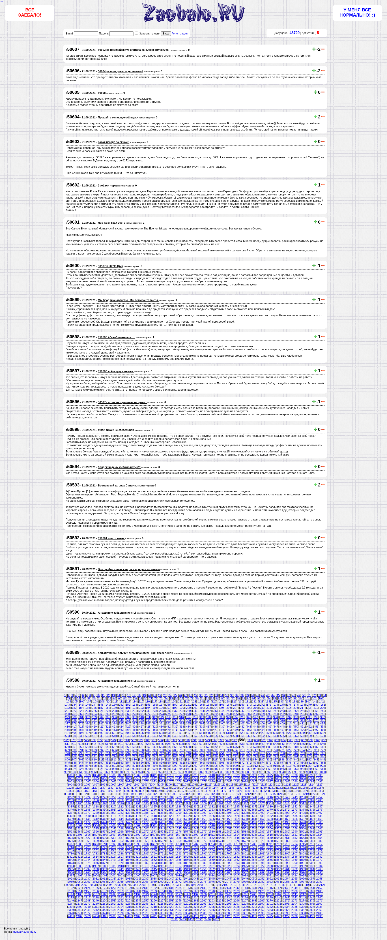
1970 (104, 872)
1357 (162, 809)
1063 (71, 781)
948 (235, 769)
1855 (178, 859)
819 (154, 759)
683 (289, 747)
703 (161, 750)
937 (161, 769)
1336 (245, 806)
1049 (212, 778)
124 (200, 701)
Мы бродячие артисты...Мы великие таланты (128, 300)
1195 (108, 794)
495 (74, 732)
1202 (165, 794)
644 (289, 743)
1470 (71, 822)
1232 (153, 797)
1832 (245, 856)
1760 (162, 850)
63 (109, 698)
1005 (104, 775)
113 (128, 701)
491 (309, 729)
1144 (215, 787)
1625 (71, 837)
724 (302, 750)
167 (228, 704)
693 (94, 750)
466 (141, 729)
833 (248, 759)
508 (161, 732)
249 (255, 711)
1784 (104, 853)
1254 (79, 800)
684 (296, 747)
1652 (294, 837)
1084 (245, 781)
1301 (212, 803)
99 (295, 698)
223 (81, 711)
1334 (228, 806)
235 (161, 711)
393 (175, 723)
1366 (236, 809)
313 (161, 717)
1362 (203, 809)
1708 (245, 844)
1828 (212, 856)
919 (302, 765)
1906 (87, 866)
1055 (261, 778)
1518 (212, 825)
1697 (154, 844)
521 (248, 732)
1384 (129, 812)
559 (242, 736)
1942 (129, 869)
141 (314, 701)
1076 (178, 781)
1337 (253, 806)
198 (175, 707)
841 (302, 759)
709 (202, 750)
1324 (145, 806)
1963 (303, 869)
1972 (120, 872)
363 (235, 720)
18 (139, 695)
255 (296, 711)
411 (296, 723)
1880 (129, 863)
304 (101, 717)
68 (135, 698)
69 (140, 698)
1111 (208, 784)
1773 (270, 850)
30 (200, 695)
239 (188, 711)
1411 (96, 816)
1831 (236, 856)
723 (295, 750)
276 (175, 714)
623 (148, 743)
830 (228, 759)
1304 (237, 803)
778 (141, 756)
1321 (120, 806)
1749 (71, 850)
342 (94, 720)
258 (316, 711)
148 (101, 704)
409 (282, 723)
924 (74, 769)
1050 (220, 778)
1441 (87, 819)
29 (195, 695)
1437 (311, 816)
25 (175, 695)
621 (134, 743)
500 (107, 732)
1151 (272, 787)
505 (141, 732)
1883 (153, 863)
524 (269, 732)
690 (74, 750)
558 (235, 736)
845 (67, 762)
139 (301, 701)
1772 (261, 850)
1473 (95, 822)
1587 (270, 831)
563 (269, 736)
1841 (319, 856)
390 (155, 723)
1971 (112, 872)
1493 (261, 822)
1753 (104, 850)
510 (175, 732)
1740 (253, 847)
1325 (153, 806)
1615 (245, 834)
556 (222, 736)
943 (202, 769)
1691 (104, 844)
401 (228, 723)
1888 (195, 863)
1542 (153, 828)
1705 (220, 844)
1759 (153, 850)
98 (289, 698)
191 (128, 707)
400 (222, 723)
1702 (195, 844)
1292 (137, 803)
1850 (137, 859)
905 (208, 765)
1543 (162, 828)
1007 (121, 775)
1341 (286, 806)
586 (160, 740)
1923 (228, 866)
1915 (162, 866)
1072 (145, 781)
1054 (253, 778)
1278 (278, 800)
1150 (264, 787)
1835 (270, 856)
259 (322, 711)
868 (222, 762)
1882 (145, 863)
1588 (278, 831)
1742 (270, 847)
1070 (129, 781)
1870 (303, 859)
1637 (170, 837)
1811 (71, 856)
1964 (311, 869)
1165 (127, 790)
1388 (162, 812)
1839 (303, 856)
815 (127, 759)
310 (141, 717)
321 (215, 717)
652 (81, 747)
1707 (237, 844)
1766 (212, 850)
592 (200, 740)
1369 (261, 809)
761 (289, 753)
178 (302, 704)
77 (181, 698)
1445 (120, 819)
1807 (294, 853)
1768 (228, 850)
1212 (248, 794)
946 (222, 769)
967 (100, 772)
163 (202, 704)
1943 (137, 869)
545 (148, 736)
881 (309, 762)
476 (208, 729)
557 (228, 736)
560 (249, 736)
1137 (159, 787)
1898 (278, 863)
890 (107, 765)
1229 (129, 797)
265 (101, 714)
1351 (112, 809)
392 (168, 723)
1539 (129, 828)
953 (269, 769)
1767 (220, 850)
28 (190, 695)
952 (262, 769)
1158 (70, 790)
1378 (79, 812)
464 (128, 729)
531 (316, 732)
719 (269, 750)
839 (289, 759)
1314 (319, 803)
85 (222, 698)
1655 (319, 837)
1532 (71, 828)
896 (148, 765)
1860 (220, 859)
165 (215, 704)
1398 (245, 812)
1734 (203, 847)
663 (155, 747)
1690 (96, 844)
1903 (319, 863)
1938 (95, 869)
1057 (278, 778)
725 (309, 750)
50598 (102, 92)
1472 (87, 822)
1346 (71, 809)
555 (215, 736)
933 (134, 769)
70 (145, 698)
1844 (87, 859)
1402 (278, 812)
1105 (161, 784)
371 (289, 720)
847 (81, 762)
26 (180, 695)
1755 (120, 850)
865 (202, 762)
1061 (311, 778)
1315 (71, 806)
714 (235, 750)
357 (195, 720)
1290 (121, 803)
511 (181, 732)
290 (269, 714)
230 (128, 711)
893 (128, 765)
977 (167, 772)
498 (94, 732)
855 (134, 762)
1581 (220, 831)
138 (294, 701)
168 (235, 704)
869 (228, 762)
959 (309, 769)
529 (302, 732)
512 (188, 732)
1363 (212, 809)
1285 (79, 803)
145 (81, 704)
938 (168, 769)
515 (208, 732)
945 (215, 769)
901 (181, 765)
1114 (232, 784)
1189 (320, 790)
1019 (220, 775)
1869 (294, 859)
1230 (137, 797)
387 (134, 723)
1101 (128, 784)
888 (94, 765)
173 (269, 704)
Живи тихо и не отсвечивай (116, 430)
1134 (135, 787)
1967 (79, 872)
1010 (145, 775)
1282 (311, 800)
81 (202, 698)
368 (269, 720)
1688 (79, 844)
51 (309, 695)
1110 (201, 784)
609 (317, 740)
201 (195, 707)
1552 (236, 828)
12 (108, 695)
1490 (236, 822)
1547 (195, 828)
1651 (286, 837)
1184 (280, 790)
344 (107, 720)
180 (316, 704)
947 (228, 769)
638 (248, 743)
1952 (212, 869)
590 (187, 740)
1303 (228, 803)
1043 (162, 778)
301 (81, 717)
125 (207, 701)
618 (114, 743)
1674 (220, 841)
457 (81, 729)
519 (235, 732)
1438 (319, 816)
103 (321, 698)
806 (67, 759)
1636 (162, 837)
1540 (137, 828)
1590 (294, 831)
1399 (253, 812)
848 (87, 762)
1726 (137, 847)
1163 (111, 790)
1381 (104, 812)
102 (314, 698)
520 (242, 732)
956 (289, 769)
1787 (129, 853)
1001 (71, 775)
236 (168, 711)
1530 (311, 825)
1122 (295, 784)
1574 (162, 831)
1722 (104, 847)
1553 (245, 828)
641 (269, 743)
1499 (311, 822)
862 (181, 762)
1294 (154, 803)
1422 (187, 816)
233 (148, 711)
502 (121, 732)
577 (100, 740)
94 (269, 698)
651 (74, 747)
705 (175, 750)
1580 (212, 831)
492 (316, 729)
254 (289, 711)
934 (141, 769)
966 (93, 772)
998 (308, 772)
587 (167, 740)
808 (81, 759)
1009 (137, 775)
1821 (153, 856)
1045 (178, 778)
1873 (71, 863)
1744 (286, 847)
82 (207, 698)
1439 (71, 819)
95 (274, 698)
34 (221, 695)
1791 (162, 853)
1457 (220, 819)
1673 (212, 841)
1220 (314, 794)
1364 (220, 809)
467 (148, 729)
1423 (195, 816)
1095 (79, 784)
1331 (203, 806)
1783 (95, 853)
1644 (228, 837)
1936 (79, 869)
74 (166, 698)
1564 (79, 831)
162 (195, 704)
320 (208, 717)
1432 (270, 816)
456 (74, 729)
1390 (178, 812)
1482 (170, 822)
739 (141, 753)
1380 (95, 812)
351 (155, 720)
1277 (270, 800)
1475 (112, 822)
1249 (294, 797)
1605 (162, 834)
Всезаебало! (29, 12)
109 (102, 701)
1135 (143, 787)
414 (316, 723)
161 (188, 704)
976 (160, 772)
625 (161, 743)
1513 (170, 825)
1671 (195, 841)
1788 (137, 853)
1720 (87, 847)
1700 (179, 844)
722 (289, 750)
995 (288, 772)
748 (202, 753)
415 (322, 723)
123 (193, 701)
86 (228, 698)
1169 (159, 790)
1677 (245, 841)
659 (128, 747)
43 (267, 695)
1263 (153, 800)
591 (194, 740)
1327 (170, 806)
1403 (286, 812)
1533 (79, 828)
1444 (112, 819)
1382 (112, 812)
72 (155, 698)
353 (168, 720)
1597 (96, 834)
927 (94, 769)
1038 (120, 778)
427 (141, 726)
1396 (228, 812)
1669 (178, 841)
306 (114, 717)
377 (67, 723)
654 (94, 747)
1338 (261, 806)
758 (269, 753)
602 (270, 740)
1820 (145, 856)
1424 (203, 816)
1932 (303, 866)
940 (181, 769)
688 (322, 747)
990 (254, 772)
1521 (236, 825)
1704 (212, 844)
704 (168, 750)
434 (188, 726)
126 (214, 701)
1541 (145, 828)
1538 (120, 828)
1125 (319, 784)
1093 (319, 781)
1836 (278, 856)
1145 (223, 787)
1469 (319, 819)
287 (249, 714)
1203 (173, 794)
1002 (79, 775)
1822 (162, 856)
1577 (187, 831)
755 (249, 753)
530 (309, 732)
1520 (228, 825)
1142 (199, 787)
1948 (178, 869)
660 (134, 747)
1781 (79, 853)
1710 (261, 844)
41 (257, 695)
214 (282, 707)
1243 (245, 797)
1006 (112, 775)
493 (322, 729)
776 (128, 756)
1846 (104, 859)
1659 (95, 841)
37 (237, 695)
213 (275, 707)
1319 (104, 806)
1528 (294, 825)
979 (180, 772)
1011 (154, 775)
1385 (137, 812)
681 (275, 747)
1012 (162, 775)
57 (78, 698)
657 (114, 747)
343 (101, 720)
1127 (78, 787)
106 (82, 701)
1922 (220, 866)
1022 (245, 775)
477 (215, 729)
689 (67, 750)
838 (282, 759)
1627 (87, 837)
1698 (162, 844)
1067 (104, 781)
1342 (294, 806)
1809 (311, 853)
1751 (87, 850)
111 (115, 701)
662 (148, 747)
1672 (203, 841)
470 (168, 729)
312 (154, 717)
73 (161, 698)
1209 (223, 794)
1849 (129, 859)
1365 (228, 809)
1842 (71, 859)
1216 (281, 794)
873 (255, 762)
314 (168, 717)
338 (67, 720)
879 (296, 762)
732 (94, 753)
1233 (162, 797)
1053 (245, 778)
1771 (253, 850)
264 (94, 714)
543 (134, 736)
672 (215, 747)
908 (228, 765)
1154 (296, 787)
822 (174, 759)
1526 (278, 825)
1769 (236, 850)
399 (215, 723)
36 (231, 695)
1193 (92, 794)
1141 (191, 787)
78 (186, 698)
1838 (294, 856)
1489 (228, 822)
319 (201, 717)
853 (121, 762)
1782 (87, 853)
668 (188, 747)
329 (269, 717)
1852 (153, 859)
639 (255, 743)
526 (282, 732)
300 (74, 717)
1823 (170, 856)
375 (316, 720)
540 (114, 736)
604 (283, 740)
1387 (153, 812)
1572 (145, 831)
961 (322, 769)
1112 (216, 784)
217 (302, 707)
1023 (253, 775)
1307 (261, 803)
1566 (95, 831)
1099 (112, 784)
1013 (170, 775)
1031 (319, 775)
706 (181, 750)
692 (87, 750)
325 (242, 717)
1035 (95, 778)
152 (128, 704)
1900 (294, 863)
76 (176, 698)
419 (87, 726)
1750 (79, 850)
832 (242, 759)
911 (249, 765)
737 (128, 753)
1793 (178, 853)
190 (121, 707)
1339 (270, 806)
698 (128, 750)
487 (282, 729)
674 (228, 747)
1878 (112, 863)
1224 (87, 797)
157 (161, 704)
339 (74, 720)
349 (141, 720)
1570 (129, 831)
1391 (187, 812)
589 (180, 740)
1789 (145, 853)
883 (322, 762)
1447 (137, 819)
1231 (145, 797)
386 (128, 723)
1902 (311, 863)
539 (107, 736)
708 (195, 750)
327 (255, 717)
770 (87, 756)
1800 (236, 853)
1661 (112, 841)
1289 (112, 803)
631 (201, 743)
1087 (270, 781)
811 (101, 759)
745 (181, 753)
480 (235, 729)
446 (269, 726)
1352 (120, 809)
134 (267, 701)
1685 (311, 841)
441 (235, 726)
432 (175, 726)
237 (175, 711)
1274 (245, 800)
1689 (87, 844)
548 (168, 736)
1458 (228, 819)
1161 (94, 790)
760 (282, 753)
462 (114, 729)
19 (144, 695)
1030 (311, 775)
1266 (178, 800)
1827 (203, 856)
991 (261, 772)
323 (228, 717)
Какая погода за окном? (113, 142)
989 (248, 772)
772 (101, 756)
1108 (185, 784)
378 (74, 723)
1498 (303, 822)
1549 (212, 828)
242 (208, 711)
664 (161, 747)
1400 (261, 812)
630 (195, 743)
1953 (220, 869)
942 (195, 769)
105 (75, 701)
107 (88, 701)
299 (67, 717)
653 (87, 747)
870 (235, 762)
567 (296, 736)
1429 (245, 816)
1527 (286, 825)
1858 (203, 859)
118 (160, 701)
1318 (95, 806)
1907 (96, 866)
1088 (278, 781)
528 (295, 732)
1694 (129, 844)
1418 (153, 816)
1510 (145, 825)
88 (238, 698)
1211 (239, 794)
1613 (228, 834)
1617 (261, 834)
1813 (87, 856)
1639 (187, 837)
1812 (79, 856)
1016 (195, 775)
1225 (95, 797)
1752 (95, 850)
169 (242, 704)
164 (208, 704)
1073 (153, 781)
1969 (95, 872)
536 (87, 736)
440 (228, 726)
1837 (286, 856)
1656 (71, 841)
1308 (270, 803)
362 (228, 720)
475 (202, 729)
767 (67, 756)
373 (302, 720)
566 (289, 736)
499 (101, 732)
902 (188, 765)
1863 (245, 859)
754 (242, 753)
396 (195, 723)
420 (94, 726)
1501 (71, 825)
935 (148, 769)
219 (316, 707)
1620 (286, 834)
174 (275, 704)
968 (107, 772)
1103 (145, 784)
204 (215, 707)
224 (87, 711)
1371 (278, 809)
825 (195, 759)
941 (188, 769)
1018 (212, 775)
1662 (120, 841)
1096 (87, 784)
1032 (71, 778)
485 (269, 729)
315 (174, 717)
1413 (112, 816)
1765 (203, 850)
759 (275, 753)
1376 (319, 809)
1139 (175, 787)
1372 (286, 809)
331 (282, 717)
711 (215, 750)
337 (322, 717)
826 (201, 759)
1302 (220, 803)
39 (247, 695)
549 (175, 736)
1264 (162, 800)
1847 (112, 859)
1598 (104, 834)
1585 (253, 831)
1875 (87, 863)
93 (264, 698)
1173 (191, 790)
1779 (319, 850)
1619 (278, 834)
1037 (112, 778)
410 (289, 723)
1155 (304, 787)
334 (302, 717)
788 (208, 756)
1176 (215, 790)
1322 (129, 806)
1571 (137, 831)
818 (148, 759)
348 (134, 720)
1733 (195, 847)
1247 (278, 797)
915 (275, 765)
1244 (253, 797)
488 (289, 729)
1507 (121, 825)
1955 (236, 869)
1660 (104, 841)
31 (206, 695)
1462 (261, 819)
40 (252, 695)
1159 (78, 790)
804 (316, 756)
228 (114, 711)
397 (202, 723)
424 (121, 726)
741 (155, 753)
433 (181, 726)
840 (295, 759)
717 (255, 750)
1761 (170, 850)
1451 (170, 819)
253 (282, 711)
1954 (228, 869)
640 (262, 743)
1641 (203, 837)
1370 (270, 809)
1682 (286, 841)
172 (262, 704)
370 (282, 720)
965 (86, 772)
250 (262, 711)
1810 (319, 853)
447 (275, 726)
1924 (236, 866)
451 (302, 726)
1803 (261, 853)
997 (301, 772)
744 (175, 753)
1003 (87, 775)
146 (87, 704)
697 (121, 750)
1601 (129, 834)
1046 (187, 778)
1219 (306, 794)
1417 (145, 816)
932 (128, 769)
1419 (162, 816)
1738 (236, 847)
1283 (319, 800)
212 (269, 707)
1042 (153, 778)
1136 (151, 787)
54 (324, 695)
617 (107, 743)
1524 (261, 825)
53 (319, 695)
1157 (320, 787)
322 (221, 717)
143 (67, 704)
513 (195, 732)
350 (148, 720)
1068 (112, 781)
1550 (220, 828)
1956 (245, 869)
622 (141, 743)
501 (114, 732)
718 (262, 750)
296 (309, 714)
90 (248, 698)
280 (202, 714)
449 (289, 726)
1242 (236, 797)
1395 (220, 812)
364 (242, 720)
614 (87, 743)
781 (161, 756)
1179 (239, 790)
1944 (145, 869)
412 (302, 723)
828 (215, 759)
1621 (294, 834)
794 (249, 756)
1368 (253, 809)
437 (208, 726)
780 (155, 756)
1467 (303, 819)
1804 (270, 853)
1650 (278, 837)
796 (262, 756)
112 (121, 701)
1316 (79, 806)
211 (262, 707)
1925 (245, 866)
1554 (253, 828)
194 (148, 707)
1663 (129, 841)
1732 (187, 847)
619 (121, 743)
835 (262, 759)
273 (155, 714)
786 (195, 756)
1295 (162, 803)
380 (87, 723)
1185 (288, 790)
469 (161, 729)
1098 (104, 784)
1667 (162, 841)
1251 (311, 797)
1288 (104, 803)
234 (155, 711)
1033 (79, 778)
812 (107, 759)
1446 (129, 819)
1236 (187, 797)
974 (147, 772)
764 (309, 753)
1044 (170, 778)
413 (309, 723)
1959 (270, 869)
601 (263, 740)
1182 (264, 790)
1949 (187, 869)
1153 (288, 787)
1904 (71, 866)
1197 (124, 794)
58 (83, 698)
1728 (153, 847)
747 (195, 753)
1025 (270, 775)
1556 (270, 828)
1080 (212, 781)
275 (168, 714)
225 (94, 711)
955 (282, 769)
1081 (220, 781)
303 (94, 717)
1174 (199, 790)
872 (249, 762)
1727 (145, 847)
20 (149, 695)
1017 (203, 775)
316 (181, 717)
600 (256, 740)
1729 (162, 847)
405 (255, 723)
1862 (236, 859)
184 (81, 707)
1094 (71, 784)
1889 (203, 863)
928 (101, 769)
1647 (253, 837)
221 (67, 711)
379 (81, 723)
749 (208, 753)
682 (282, 747)
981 (194, 772)
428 (148, 726)
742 (161, 753)
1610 (203, 834)
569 (309, 736)
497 (87, 732)
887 (87, 765)
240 (195, 711)
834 (255, 759)
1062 (319, 778)
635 (228, 743)
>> (1, 1)
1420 (170, 816)
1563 (71, 831)
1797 (212, 853)
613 (80, 743)
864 (195, 762)
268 (121, 714)
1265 (170, 800)
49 (298, 695)
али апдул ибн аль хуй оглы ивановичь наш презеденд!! (135, 653)
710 (208, 750)
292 (282, 714)
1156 (312, 787)
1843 (79, 859)
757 (262, 753)
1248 (286, 797)
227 (107, 711)
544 (141, 736)
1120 (279, 784)
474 (195, 729)
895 (141, 765)
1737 (228, 847)
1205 (190, 794)
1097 (95, 784)
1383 (120, 812)
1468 (311, 819)
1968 (87, 872)
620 (127, 743)
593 (207, 740)
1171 (175, 790)
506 (148, 732)
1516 (195, 825)
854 (128, 762)
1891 (220, 863)
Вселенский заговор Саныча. (117, 485)
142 (321, 701)
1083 (236, 781)
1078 (195, 781)
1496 (286, 822)
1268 (195, 800)
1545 (178, 828)
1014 (178, 775)
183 (74, 707)
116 (147, 701)
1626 (79, 837)
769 (81, 756)
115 (141, 701)
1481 (162, 822)
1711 (270, 844)
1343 (303, 806)
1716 (311, 844)
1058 (286, 778)
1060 (303, 778)
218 (309, 707)
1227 (112, 797)
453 (316, 726)
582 (133, 740)
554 (208, 736)
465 (134, 729)
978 (174, 772)
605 (290, 740)
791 (228, 756)
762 (296, 753)
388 (141, 723)
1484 (187, 822)
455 (67, 729)
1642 (212, 837)
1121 (287, 784)
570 (316, 736)
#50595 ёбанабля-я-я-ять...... (116, 337)
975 (154, 772)
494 (67, 732)
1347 (79, 809)
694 (101, 750)
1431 (261, 816)
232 (141, 711)
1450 (162, 819)
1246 (270, 797)
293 (289, 714)
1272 (228, 800)
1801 (245, 853)
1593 (319, 831)
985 (221, 772)
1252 (319, 797)
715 (242, 750)
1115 (240, 784)
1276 (261, 800)
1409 (79, 816)
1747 (311, 847)
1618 (270, 834)
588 (174, 740)
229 (121, 711)
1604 (154, 834)
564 (275, 736)
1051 (228, 778)
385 (121, 723)
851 (107, 762)
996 (295, 772)
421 (101, 726)
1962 (294, 869)
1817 (120, 856)
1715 (303, 844)
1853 (162, 859)
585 (153, 740)
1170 (167, 790)
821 (168, 759)
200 (188, 707)
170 (249, 704)
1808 (303, 853)
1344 (311, 806)
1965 (319, 869)
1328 (178, 806)
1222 (71, 797)
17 (133, 695)
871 (242, 762)
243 (215, 711)
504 (134, 732)
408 (275, 723)
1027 (286, 775)
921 (316, 765)
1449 (153, 819)
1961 (286, 869)
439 (222, 726)
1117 (255, 784)
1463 (270, 819)
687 (316, 747)
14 (118, 695)
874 (262, 762)
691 (81, 750)
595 (221, 740)
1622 (303, 834)
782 (168, 756)
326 (248, 717)
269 (128, 714)
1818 (129, 856)
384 (114, 723)
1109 (193, 784)
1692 (112, 844)
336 (316, 717)
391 (161, 723)
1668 (170, 841)
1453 (187, 819)
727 (322, 750)
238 (181, 711)
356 (188, 720)
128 (227, 701)
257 (309, 711)
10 (98, 695)
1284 (71, 803)
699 (134, 750)
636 (235, 743)
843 (316, 759)
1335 (236, 806)
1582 (228, 831)
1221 (322, 794)
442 (242, 726)
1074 (162, 781)
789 (215, 756)
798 (275, 756)
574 (79, 740)
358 (202, 720)
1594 (71, 834)
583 (140, 740)
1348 (87, 809)
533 (67, 736)
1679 (261, 841)
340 (81, 720)
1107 (177, 784)
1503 (87, 825)
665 (168, 747)
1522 (245, 825)
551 (188, 736)
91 (253, 698)
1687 (71, 844)
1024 (261, 775)
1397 (236, 812)
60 (94, 698)
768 (74, 756)
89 (243, 698)
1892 (228, 863)
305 (107, 717)
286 (242, 714)
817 (141, 759)
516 (215, 732)
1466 (294, 819)
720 (275, 750)
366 (255, 720)
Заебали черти (108, 185)
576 (93, 740)
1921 (212, 866)
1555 (261, 828)
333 (295, 717)
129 (234, 701)
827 (208, 759)
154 (141, 704)
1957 (253, 869)
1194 (100, 794)
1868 (286, 859)
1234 (170, 797)
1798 (220, 853)
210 (255, 707)
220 (322, 707)
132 (254, 701)
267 (114, 714)
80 (197, 698)
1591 (303, 831)
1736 (220, 847)
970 (120, 772)
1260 (129, 800)
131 (247, 701)
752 (228, 753)
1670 (187, 841)
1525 (270, 825)
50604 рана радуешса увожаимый (120, 71)
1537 (112, 828)
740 (148, 753)
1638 (178, 837)
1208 (215, 794)
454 (322, 726)
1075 (170, 781)
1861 (228, 859)
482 (249, 729)
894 (134, 765)
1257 (104, 800)
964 (80, 772)
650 (67, 747)
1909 (112, 866)
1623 (311, 834)
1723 (112, 847)
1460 (245, 819)
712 (221, 750)
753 (235, 753)
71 (150, 698)
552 (195, 736)
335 (309, 717)
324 (235, 717)
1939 (104, 869)
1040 (137, 778)
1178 (231, 790)
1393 (203, 812)
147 (94, 704)
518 (228, 732)
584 (147, 740)
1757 (137, 850)
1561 (311, 828)
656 (107, 747)
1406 (311, 812)
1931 (294, 866)
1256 (95, 800)
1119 (271, 784)
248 (249, 711)
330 (275, 717)
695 (107, 750)
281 (208, 714)
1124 (311, 784)
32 (211, 695)
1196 (116, 794)
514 (201, 732)
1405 (303, 812)
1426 (220, 816)
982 (201, 772)
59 (88, 698)
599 (249, 740)
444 (255, 726)
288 (255, 714)
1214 (264, 794)
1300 (203, 803)
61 (99, 698)
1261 (137, 800)
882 (316, 762)
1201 (157, 794)
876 (275, 762)
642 (275, 743)
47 (288, 695)
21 (154, 695)
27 (185, 695)
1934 (319, 866)
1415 (129, 816)
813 (114, 759)
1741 (261, 847)
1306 (253, 803)
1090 (294, 781)
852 (114, 762)
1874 (79, 863)
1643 (220, 837)
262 (81, 714)
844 (322, 759)
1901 (303, 863)
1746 (303, 847)
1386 (145, 812)
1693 (121, 844)
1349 (95, 809)
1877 (104, 863)
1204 (181, 794)
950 (249, 769)
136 (281, 701)
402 (235, 723)
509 (168, 732)
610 (323, 740)
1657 (79, 841)
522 (255, 732)
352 (161, 720)
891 (114, 765)
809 (87, 759)
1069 (120, 781)
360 (215, 720)
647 (309, 743)
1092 (311, 781)
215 (289, 707)
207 (235, 707)
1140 (183, 787)
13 (113, 695)
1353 (129, 809)
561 (255, 736)
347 (128, 720)
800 (289, 756)
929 (107, 769)
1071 (137, 781)
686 (309, 747)
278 (188, 714)
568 (302, 736)
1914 (153, 866)
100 (301, 698)
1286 (87, 803)
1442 (95, 819)
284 (228, 714)
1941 (120, 869)
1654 (311, 837)
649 (322, 743)
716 (248, 750)
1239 (212, 797)
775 (121, 756)
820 (161, 759)
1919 (195, 866)
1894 (245, 863)
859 (161, 762)
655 (101, 747)
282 (215, 714)
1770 (245, 850)
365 (249, 720)
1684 (303, 841)
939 (175, 769)
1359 (178, 809)
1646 (245, 837)
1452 (178, 819)
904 (202, 765)
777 (134, 756)
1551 (228, 828)
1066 (95, 781)
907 (222, 765)
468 (155, 729)
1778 (311, 850)
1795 (195, 853)
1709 (253, 844)
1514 (178, 825)
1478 (137, 822)
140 (308, 701)
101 (307, 698)
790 (222, 756)
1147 (239, 787)
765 (316, 753)
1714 (294, 844)
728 (67, 753)
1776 (294, 850)
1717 (319, 844)
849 (94, 762)
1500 (319, 822)
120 (173, 701)
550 (181, 736)
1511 (154, 825)
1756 (129, 850)
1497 (294, 822)
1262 (145, 800)
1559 (294, 828)
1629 (104, 837)
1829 (220, 856)
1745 (294, 847)
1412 (104, 816)
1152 (280, 787)
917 (289, 765)
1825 (187, 856)
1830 (228, 856)
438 (215, 726)
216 (295, 707)
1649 (270, 837)
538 (101, 736)
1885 (170, 863)
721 (282, 750)
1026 (278, 775)
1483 (178, 822)
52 (314, 695)
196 (161, 707)
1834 (261, 856)
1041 (145, 778)
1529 (303, 825)
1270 (212, 800)
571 (322, 736)
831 (235, 759)
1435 (294, 816)
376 (322, 720)
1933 (311, 866)
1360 (187, 809)
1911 (129, 866)
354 (175, 720)
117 (154, 701)
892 (121, 765)
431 (168, 726)
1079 (203, 781)
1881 (137, 863)
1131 (111, 787)
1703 (203, 844)
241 (202, 711)
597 (234, 740)
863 (188, 762)
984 (214, 772)
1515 (187, 825)
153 (134, 704)
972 (133, 772)
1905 (79, 866)
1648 (261, 837)
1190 (68, 794)
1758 (145, 850)
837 (275, 759)
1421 (178, 816)
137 (288, 701)
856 (141, 762)
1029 (303, 775)
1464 (278, 819)
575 (86, 740)
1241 (228, 797)
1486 (203, 822)
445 (262, 726)
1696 (145, 844)
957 (296, 769)
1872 (319, 859)
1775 (286, 850)
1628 (95, 837)
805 (322, 756)
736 (121, 753)
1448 (145, 819)
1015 (187, 775)
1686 (319, 841)
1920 (203, 866)
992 (268, 772)
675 (235, 747)
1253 (71, 800)
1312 (303, 803)
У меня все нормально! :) (357, 12)
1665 (145, 841)
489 (296, 729)
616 (101, 743)
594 (214, 740)
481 (242, 729)
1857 (195, 859)
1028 (294, 775)
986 (228, 772)
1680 (270, 841)
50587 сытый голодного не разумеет (122, 402)
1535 (95, 828)
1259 (120, 800)
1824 (178, 856)
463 (121, 729)
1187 (304, 790)
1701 (187, 844)
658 (121, 747)
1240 (220, 797)
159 (175, 704)
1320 (112, 806)
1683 (294, 841)
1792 (170, 853)
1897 (270, 863)
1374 (303, 809)
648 (316, 743)
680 (269, 747)
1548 (203, 828)
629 (188, 743)
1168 (151, 790)
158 (168, 704)
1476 (120, 822)
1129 (94, 787)
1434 (286, 816)
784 (181, 756)
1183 (272, 790)
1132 (119, 787)
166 (222, 704)
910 (242, 765)
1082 (228, 781)
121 (180, 701)
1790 (153, 853)
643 (282, 743)
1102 (136, 784)
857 (148, 762)
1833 (253, 856)
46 (283, 695)
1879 (120, 863)
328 (262, 717)
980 (187, 772)
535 (81, 736)
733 (101, 753)
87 (233, 698)
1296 (170, 803)
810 (94, 759)
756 (255, 753)
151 (121, 704)
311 (148, 717)
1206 (198, 794)
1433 (278, 816)
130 (241, 701)
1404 (294, 812)
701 (148, 750)
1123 (303, 784)
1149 (256, 787)
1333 (220, 806)
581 (127, 740)
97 (284, 698)
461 (107, 729)
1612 (220, 834)
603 (276, 740)
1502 (79, 825)
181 (322, 704)
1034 (87, 778)
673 (222, 747)
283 (222, 714)
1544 (170, 828)
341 (87, 720)
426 (134, 726)
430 (161, 726)
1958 (261, 869)
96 (279, 698)
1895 (253, 863)
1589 (286, 831)
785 (188, 756)
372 (296, 720)
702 (155, 750)
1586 (261, 831)
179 (309, 704)
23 (164, 695)
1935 (71, 869)
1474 (104, 822)
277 (181, 714)
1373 (294, 809)
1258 (112, 800)
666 (175, 747)
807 (74, 759)
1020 (228, 775)
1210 (231, 794)
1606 (170, 834)
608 (310, 740)
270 (134, 714)
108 (95, 701)
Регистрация (180, 33)
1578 (195, 831)
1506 (112, 825)
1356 (153, 809)
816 (134, 759)
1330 (195, 806)
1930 (286, 866)
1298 (187, 803)
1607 (179, 834)
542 (128, 736)
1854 (170, 859)
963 (73, 772)
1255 (87, 800)
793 (242, 756)
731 (87, 753)
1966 (71, 872)
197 (168, 707)
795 (255, 756)
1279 (286, 800)
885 (74, 765)
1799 (228, 853)
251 (269, 711)
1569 (120, 831)
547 (161, 736)
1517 (203, 825)
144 (74, 704)
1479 (145, 822)
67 (130, 698)
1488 (220, 822)
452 (309, 726)
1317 (87, 806)
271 (141, 714)
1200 (148, 794)
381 (94, 723)
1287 (96, 803)
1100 (120, 784)
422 (107, 726)
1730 (170, 847)
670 (202, 747)
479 (228, 729)
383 (107, 723)
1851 (145, 859)
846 (74, 762)
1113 (224, 784)
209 (249, 707)
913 (262, 765)
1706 (228, 844)
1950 (195, 869)
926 (87, 769)
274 (161, 714)
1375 (311, 809)
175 (282, 704)
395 (188, 723)
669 (195, 747)
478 (222, 729)
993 (275, 772)
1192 (84, 794)
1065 (87, 781)
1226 (104, 797)
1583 (236, 831)
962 (66, 772)
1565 (87, 831)
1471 (79, 822)
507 (155, 732)
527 (289, 732)
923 (67, 769)
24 (170, 695)
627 (174, 743)
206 (228, 707)
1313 (311, 803)
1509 (137, 825)
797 (269, 756)
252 (275, 711)
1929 (278, 866)
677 (249, 747)
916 (282, 765)
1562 (319, 828)
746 (188, 753)
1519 (220, 825)
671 (208, 747)
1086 (261, 781)
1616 (253, 834)
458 (87, 729)
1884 (162, 863)
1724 (120, 847)
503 (128, 732)
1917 (178, 866)
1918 (187, 866)
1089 (286, 781)
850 (101, 762)
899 (168, 765)
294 (296, 714)
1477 (129, 822)
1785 (112, 853)
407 (269, 723)
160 (181, 704)
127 (220, 701)
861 (175, 762)
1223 (79, 797)
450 (296, 726)
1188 (312, 790)
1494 (270, 822)
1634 (145, 837)
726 (316, 750)
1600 (121, 834)
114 (134, 701)
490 (302, 729)
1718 (71, 847)
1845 (95, 859)
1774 (278, 850)
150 (114, 704)
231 (134, 711)
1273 (236, 800)
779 (148, 756)
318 (195, 717)
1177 (223, 790)
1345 (319, 806)
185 (87, 707)
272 (148, 714)
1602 (137, 834)
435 (195, 726)
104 (68, 701)
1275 (253, 800)
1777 (303, 850)
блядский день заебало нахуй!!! (119, 467)
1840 (311, 856)
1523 (253, 825)
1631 (120, 837)
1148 (248, 787)
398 (208, 723)
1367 (245, 809)
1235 (178, 797)
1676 (236, 841)
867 (215, 762)
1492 (253, 822)
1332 (212, 806)
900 (175, 765)
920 (309, 765)
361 (222, 720)
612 (74, 743)
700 (141, 750)
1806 (286, 853)
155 (148, 704)
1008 (129, 775)
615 (94, 743)
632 (208, 743)
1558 (286, 828)
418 (81, 726)
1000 (323, 772)
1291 (129, 803)
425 (128, 726)
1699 (170, 844)
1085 (253, 781)
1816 (112, 856)
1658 (87, 841)
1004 (96, 775)
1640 (195, 837)
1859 (212, 859)
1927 (261, 866)
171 (255, 704)
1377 (71, 812)
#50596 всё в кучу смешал (116, 371)
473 (188, 729)
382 (101, 723)
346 (121, 720)
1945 (153, 869)
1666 (153, 841)
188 (107, 707)
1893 (236, 863)
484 (262, 729)
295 (302, 714)
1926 (253, 866)
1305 (245, 803)
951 (255, 769)
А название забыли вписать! (117, 612)
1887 (187, 863)
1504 (96, 825)
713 (228, 750)
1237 (195, 797)
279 (195, 714)
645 (295, 743)
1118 (263, 784)
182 (67, 707)
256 (302, 711)
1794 (187, 853)
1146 (231, 787)
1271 (220, 800)
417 (74, 726)
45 (278, 695)
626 (168, 743)
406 (262, 723)
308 (128, 717)
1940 (112, 869)
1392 (195, 812)
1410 (87, 816)
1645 (236, 837)
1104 (153, 784)
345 (114, 720)
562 (262, 736)
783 (175, 756)
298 (322, 714)
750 (215, 753)
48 (293, 695)
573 (73, 740)
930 (114, 769)
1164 (119, 790)
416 (67, 726)
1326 (162, 806)
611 (67, 743)
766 (322, 753)
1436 (303, 816)
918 (295, 765)
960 (316, 769)
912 (255, 765)
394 (181, 723)
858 (155, 762)
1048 (203, 778)
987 (234, 772)
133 (261, 701)
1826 (195, 856)
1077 (187, 781)
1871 (311, 859)
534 (74, 736)
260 (67, 714)
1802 (253, 853)
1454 (195, 819)
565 (282, 736)
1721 (95, 847)
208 (242, 707)
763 (302, 753)
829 (221, 759)
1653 (303, 837)
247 (242, 711)
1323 (137, 806)
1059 (294, 778)
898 (161, 765)
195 (155, 707)
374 (309, 720)
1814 (95, 856)
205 (222, 707)
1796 (203, 853)
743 (168, 753)
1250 (303, 797)
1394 (212, 812)
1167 (143, 790)
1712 (278, 844)
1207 (206, 794)
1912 (137, 866)
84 (217, 698)
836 (269, 759)
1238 (203, 797)
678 (255, 747)
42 (262, 695)
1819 (137, 856)
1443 (104, 819)
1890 (212, 863)
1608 (187, 834)
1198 (132, 794)
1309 (278, 803)
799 (282, 756)
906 (215, 765)
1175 (207, 790)
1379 (87, 812)
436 (202, 726)
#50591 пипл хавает (111, 538)
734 (107, 753)
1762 (178, 850)
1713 (286, 844)
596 (227, 740)
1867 (278, 859)
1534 (87, 828)
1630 (112, 837)
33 (216, 695)
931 (121, 769)
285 (235, 714)
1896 (261, 863)
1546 (187, 828)
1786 (120, 853)
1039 (129, 778)
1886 (178, 863)
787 (202, 756)
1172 (183, 790)
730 (81, 753)
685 (302, 747)
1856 (187, 859)
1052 (236, 778)
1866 (270, 859)
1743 (278, 847)
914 (269, 765)
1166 (135, 790)
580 (120, 740)
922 (322, 765)
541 (121, 736)
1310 (286, 803)
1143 (207, 787)
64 (114, 698)
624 (154, 743)
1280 (294, 800)
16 (128, 695)
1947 (170, 869)
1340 (278, 806)
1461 (253, 819)
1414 (120, 816)
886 (81, 765)
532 (322, 732)
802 (302, 756)
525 (275, 732)
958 (302, 769)
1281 (303, 800)
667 (181, 747)
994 (281, 772)
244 (222, 711)
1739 (245, 847)
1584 (245, 831)
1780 (71, 853)
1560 (303, 828)
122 (187, 701)
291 (275, 714)
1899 (286, 863)
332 (289, 717)
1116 (248, 784)
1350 (104, 809)
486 (275, 729)
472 (181, 729)
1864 (253, 859)
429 (155, 726)
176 (289, 704)
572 (66, 740)
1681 (278, 841)
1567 (104, 831)
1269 (203, 800)
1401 (270, 812)
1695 (137, 844)
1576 (178, 831)
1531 (319, 825)
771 (94, 756)
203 (208, 707)
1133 (127, 787)
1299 (195, 803)
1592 (311, 831)
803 (309, 756)
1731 (178, 847)
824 (188, 759)
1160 (86, 790)
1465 (286, 819)
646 (302, 743)
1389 (170, 812)
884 (67, 765)
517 (221, 732)
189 (114, 707)
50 (303, 695)
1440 (79, 819)
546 (155, 736)
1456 (212, 819)
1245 (261, 797)
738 (134, 753)
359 (208, 720)
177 (296, 704)
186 (94, 707)
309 (134, 717)
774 (114, 756)
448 (282, 726)
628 (181, 743)
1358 (170, 809)
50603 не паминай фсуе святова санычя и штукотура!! (134, 49)
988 (241, 772)
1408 (71, 816)
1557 (278, 828)
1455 (203, 819)
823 (181, 759)
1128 (86, 787)
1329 (187, 806)
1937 (87, 869)
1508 (129, 825)
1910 (121, 866)
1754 (112, 850)
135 (274, 701)
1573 (153, 831)
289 (262, 714)
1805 (278, 853)
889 (101, 765)
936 (155, 769)
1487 (212, 822)
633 (215, 743)
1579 (203, 831)
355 (181, 720)
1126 (70, 787)
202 (202, 707)
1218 (297, 794)
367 (262, 720)
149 (107, 704)
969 (113, 772)
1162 (102, 790)
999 (315, 772)
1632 (129, 837)
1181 (256, 790)
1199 (140, 794)
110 (109, 701)
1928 (270, 866)
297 (316, 714)
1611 (212, 834)
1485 (195, 822)
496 (81, 732)
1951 (203, 869)
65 (119, 698)
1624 (319, 834)
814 (121, 759)
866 (208, 762)
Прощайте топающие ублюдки (118, 117)
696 (114, 750)
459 (94, 729)
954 (275, 769)
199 (181, 707)
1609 (195, 834)
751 (222, 753)
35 (226, 695)
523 (262, 732)
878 (289, 762)
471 (175, 729)
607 (303, 740)
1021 (236, 775)
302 (87, 717)
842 (309, 759)
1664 (137, 841)
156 (155, 704)
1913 (145, 866)
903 (195, 765)
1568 (112, 831)
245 (228, 711)
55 (68, 698)
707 (188, 750)
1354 (137, 809)
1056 (270, 778)
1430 (253, 816)
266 (107, 714)
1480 (153, 822)
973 (140, 772)
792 (235, 756)
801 (296, 756)
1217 (289, 794)
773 (107, 756)
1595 (79, 834)
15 (123, 695)
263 (87, 714)
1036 (104, 778)
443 (249, 726)
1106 (169, 784)
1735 (212, 847)
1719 (79, 847)
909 (235, 765)
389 (148, 723)
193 (141, 707)
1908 (104, 866)
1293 (145, 803)
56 (73, 698)
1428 (236, 816)
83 (212, 698)
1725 (129, 847)
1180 (248, 790)
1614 (236, 834)
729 (74, 753)
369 (275, 720)
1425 (212, 816)
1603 (145, 834)
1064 (79, 781)
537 (94, 736)
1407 (319, 812)
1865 (261, 859)
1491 (245, 822)
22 (159, 695)
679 (262, 747)
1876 (95, 863)
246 (235, 711)
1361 (195, 809)
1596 (87, 834)
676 (242, 747)
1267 (187, 800)
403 (242, 723)
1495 (278, 822)
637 (242, 743)
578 (106, 740)
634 (221, 743)
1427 (228, 816)
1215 (272, 794)
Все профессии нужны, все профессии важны (129, 569)
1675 (228, 841)
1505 (104, 825)
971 (127, 772)
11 (103, 695)
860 (168, 762)
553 (202, 736)
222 (74, 711)
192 (134, 707)
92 (258, 698)
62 (104, 698)
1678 (253, 841)
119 (167, 701)
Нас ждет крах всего (111, 222)
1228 (120, 797)
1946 (162, 869)
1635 (153, 837)
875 (269, 762)
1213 (256, 794)
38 (242, 695)
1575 (170, 831)
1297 (179, 803)
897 (155, 765)
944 (208, 769)
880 (302, 762)
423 (114, 726)
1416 (137, 816)
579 (113, 740)
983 (207, 772)
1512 (162, 825)
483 (255, 729)
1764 (195, 850)
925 (81, 769)
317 (188, 717)
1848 (120, 859)
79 (192, 698)
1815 (104, 856)
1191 (76, 794)
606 (297, 740)
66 (125, 698)
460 (101, 729)
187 (101, 707)
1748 (319, 847)
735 (114, 753)
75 (171, 698)
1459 (236, 819)
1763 (187, 850)
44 (273, 695)
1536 (104, 828)
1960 (278, 869)
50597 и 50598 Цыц (110, 266)
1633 (137, 837)
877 (282, 762)
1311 (295, 803)
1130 (102, 787)
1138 (167, 787)
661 (141, 747)
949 (242, 769)
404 (249, 723)
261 (74, 714)
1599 (112, 834)
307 (121, 717)
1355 (145, 809)
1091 (303, 781)
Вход (166, 33)
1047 (195, 778)
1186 (296, 790)
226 (101, 711)
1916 (170, 866)
